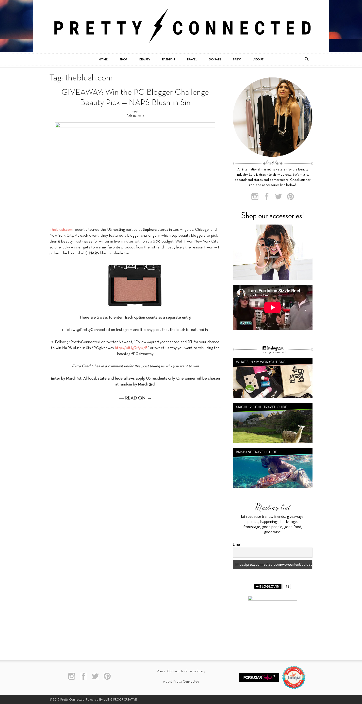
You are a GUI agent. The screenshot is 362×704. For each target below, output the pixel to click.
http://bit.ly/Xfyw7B (131, 348)
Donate (215, 59)
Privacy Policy (195, 671)
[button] (307, 59)
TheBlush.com (61, 229)
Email (237, 544)
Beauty (144, 59)
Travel (192, 59)
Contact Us (175, 671)
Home (103, 59)
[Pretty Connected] (181, 26)
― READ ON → (135, 398)
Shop (123, 59)
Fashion (168, 59)
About (258, 59)
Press (237, 59)
